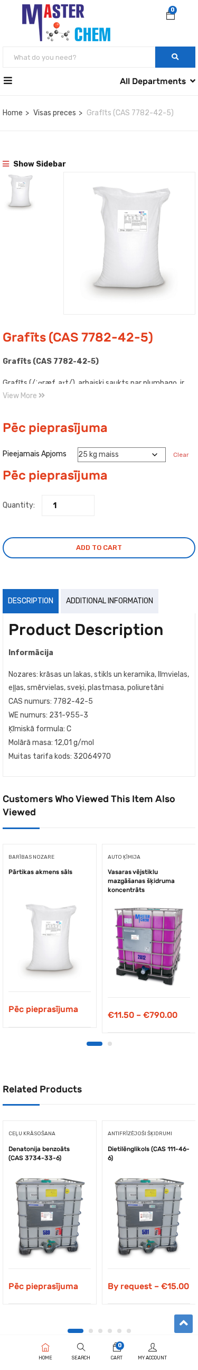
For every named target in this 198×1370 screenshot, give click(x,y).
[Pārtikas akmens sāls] (49, 939)
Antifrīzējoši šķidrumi (140, 1133)
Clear (180, 454)
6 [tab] (129, 1331)
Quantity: (19, 505)
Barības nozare (31, 857)
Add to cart (99, 547)
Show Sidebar (39, 164)
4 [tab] (110, 1331)
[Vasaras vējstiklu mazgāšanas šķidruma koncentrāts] (149, 945)
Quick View (50, 965)
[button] (170, 16)
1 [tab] (94, 1044)
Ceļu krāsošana (31, 1133)
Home (13, 112)
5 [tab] (119, 1331)
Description (30, 600)
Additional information (109, 600)
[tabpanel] (49, 939)
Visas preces (54, 112)
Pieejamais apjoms (35, 453)
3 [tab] (100, 1331)
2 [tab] (110, 1044)
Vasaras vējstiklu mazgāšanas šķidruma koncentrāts (141, 881)
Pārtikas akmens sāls (40, 872)
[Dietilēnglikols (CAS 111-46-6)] (149, 1216)
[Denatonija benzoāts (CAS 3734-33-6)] (49, 1216)
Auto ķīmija (124, 857)
